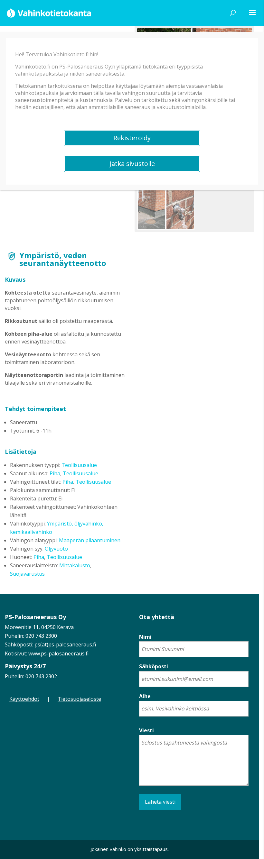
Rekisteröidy (132, 137)
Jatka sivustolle (132, 163)
